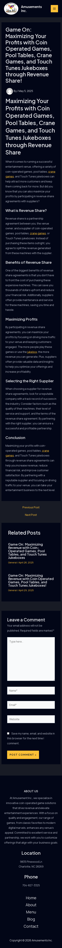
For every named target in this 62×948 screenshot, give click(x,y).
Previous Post (31, 507)
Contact (31, 926)
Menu (31, 912)
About (31, 904)
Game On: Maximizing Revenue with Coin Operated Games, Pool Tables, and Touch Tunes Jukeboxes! (31, 580)
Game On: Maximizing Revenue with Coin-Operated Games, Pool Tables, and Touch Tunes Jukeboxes (27, 551)
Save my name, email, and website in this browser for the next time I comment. (31, 738)
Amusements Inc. (31, 8)
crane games (38, 233)
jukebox (32, 352)
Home (31, 897)
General (12, 562)
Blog (31, 919)
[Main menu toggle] (54, 8)
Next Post (31, 514)
